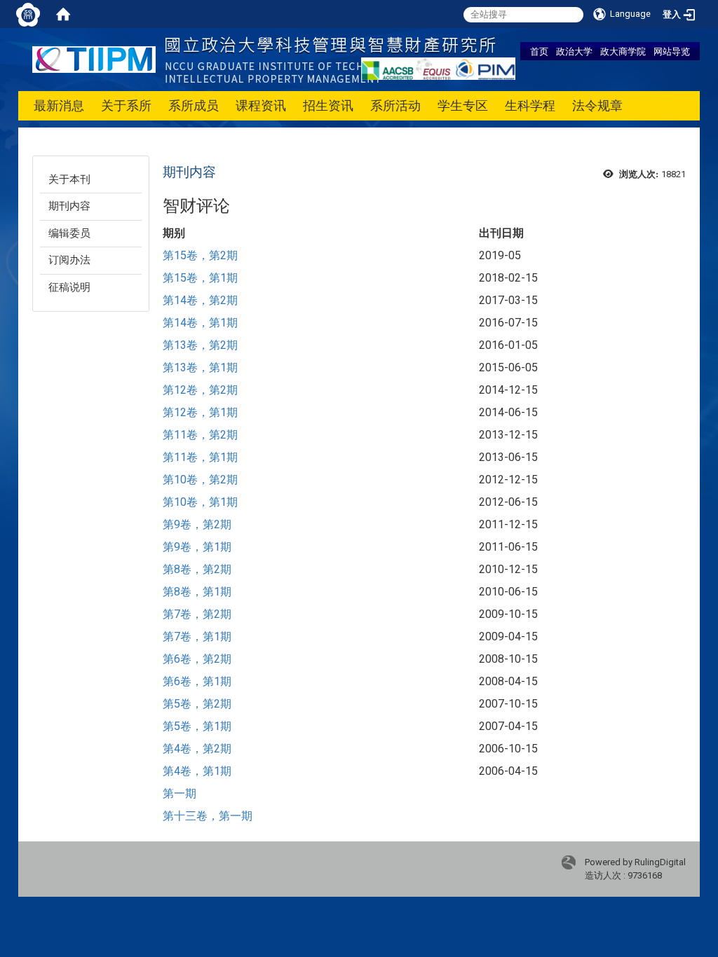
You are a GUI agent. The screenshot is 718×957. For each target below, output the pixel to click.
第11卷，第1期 (200, 457)
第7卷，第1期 (197, 636)
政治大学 (574, 51)
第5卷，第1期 (197, 726)
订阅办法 (69, 260)
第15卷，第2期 (200, 255)
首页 (539, 51)
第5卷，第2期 (197, 703)
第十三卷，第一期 (207, 815)
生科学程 (530, 105)
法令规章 (597, 105)
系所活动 (395, 105)
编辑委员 (69, 233)
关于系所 (126, 105)
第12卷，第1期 (200, 412)
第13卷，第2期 (200, 345)
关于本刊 (69, 179)
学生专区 (463, 105)
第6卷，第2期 (197, 659)
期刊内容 (69, 206)
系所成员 (193, 105)
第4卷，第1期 (197, 771)
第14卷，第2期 (200, 300)
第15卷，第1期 (200, 277)
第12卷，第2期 (200, 390)
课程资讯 (261, 105)
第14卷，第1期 (200, 322)
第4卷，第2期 (197, 748)
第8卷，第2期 (197, 569)
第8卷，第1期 (197, 591)
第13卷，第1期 (200, 367)
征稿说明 (69, 287)
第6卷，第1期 (197, 681)
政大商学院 (623, 51)
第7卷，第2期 (197, 614)
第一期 (179, 793)
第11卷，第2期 (200, 434)
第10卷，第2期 (200, 479)
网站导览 (671, 51)
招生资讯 (328, 105)
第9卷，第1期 (197, 546)
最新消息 (59, 105)
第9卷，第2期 (197, 524)
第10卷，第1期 (200, 502)
